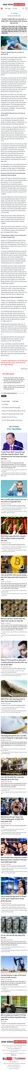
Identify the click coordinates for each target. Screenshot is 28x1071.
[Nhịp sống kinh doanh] (14, 1042)
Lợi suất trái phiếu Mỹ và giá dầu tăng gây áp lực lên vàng (12, 778)
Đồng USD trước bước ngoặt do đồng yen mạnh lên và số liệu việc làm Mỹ (14, 951)
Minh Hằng (4, 939)
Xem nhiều (8, 8)
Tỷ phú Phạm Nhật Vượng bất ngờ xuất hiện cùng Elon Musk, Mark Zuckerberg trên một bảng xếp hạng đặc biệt (14, 455)
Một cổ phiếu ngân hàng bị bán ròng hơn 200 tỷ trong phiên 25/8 (13, 501)
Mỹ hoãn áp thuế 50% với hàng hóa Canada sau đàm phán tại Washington (14, 753)
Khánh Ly (3, 781)
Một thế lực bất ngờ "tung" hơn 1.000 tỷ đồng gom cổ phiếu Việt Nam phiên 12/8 (12, 819)
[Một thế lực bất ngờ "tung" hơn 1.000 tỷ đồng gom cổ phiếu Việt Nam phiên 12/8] (14, 806)
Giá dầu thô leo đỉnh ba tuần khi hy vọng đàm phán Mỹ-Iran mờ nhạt (13, 749)
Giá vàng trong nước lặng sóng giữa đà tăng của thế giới (13, 792)
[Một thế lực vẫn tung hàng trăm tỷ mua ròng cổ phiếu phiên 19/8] (14, 688)
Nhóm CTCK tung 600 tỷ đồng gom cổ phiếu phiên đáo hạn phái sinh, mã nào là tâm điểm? (14, 662)
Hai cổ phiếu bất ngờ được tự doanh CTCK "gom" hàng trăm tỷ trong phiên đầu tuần (13, 671)
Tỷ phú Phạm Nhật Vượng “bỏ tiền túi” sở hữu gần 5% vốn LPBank (14, 470)
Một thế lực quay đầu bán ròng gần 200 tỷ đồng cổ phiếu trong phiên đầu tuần (13, 538)
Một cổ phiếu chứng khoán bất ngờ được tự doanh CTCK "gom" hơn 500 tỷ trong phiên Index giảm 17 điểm (13, 908)
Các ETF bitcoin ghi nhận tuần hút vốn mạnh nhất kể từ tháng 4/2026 (13, 591)
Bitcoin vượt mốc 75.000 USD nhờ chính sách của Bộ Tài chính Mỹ (14, 594)
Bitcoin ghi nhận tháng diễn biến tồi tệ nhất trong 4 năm (13, 636)
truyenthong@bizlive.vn (15, 1048)
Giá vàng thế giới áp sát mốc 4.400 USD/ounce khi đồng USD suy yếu (13, 789)
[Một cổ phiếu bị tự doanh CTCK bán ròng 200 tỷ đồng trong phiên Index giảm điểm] (14, 1004)
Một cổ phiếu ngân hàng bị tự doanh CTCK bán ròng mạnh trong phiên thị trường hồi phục (13, 1026)
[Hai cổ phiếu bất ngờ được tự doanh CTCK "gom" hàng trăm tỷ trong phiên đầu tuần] (14, 886)
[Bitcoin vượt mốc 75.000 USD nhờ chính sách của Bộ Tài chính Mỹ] (14, 608)
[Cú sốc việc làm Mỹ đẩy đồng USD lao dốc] (14, 924)
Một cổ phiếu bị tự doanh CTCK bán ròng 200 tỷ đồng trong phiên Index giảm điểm (14, 869)
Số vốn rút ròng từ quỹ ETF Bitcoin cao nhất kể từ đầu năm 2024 (14, 632)
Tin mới (15, 8)
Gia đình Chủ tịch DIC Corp (9, 417)
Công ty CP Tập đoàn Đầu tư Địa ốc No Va (13, 410)
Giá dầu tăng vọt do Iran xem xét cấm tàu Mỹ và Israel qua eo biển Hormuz (14, 990)
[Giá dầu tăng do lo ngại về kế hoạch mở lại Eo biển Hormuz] (14, 964)
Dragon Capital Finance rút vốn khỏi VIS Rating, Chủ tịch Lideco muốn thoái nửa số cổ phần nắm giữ (14, 362)
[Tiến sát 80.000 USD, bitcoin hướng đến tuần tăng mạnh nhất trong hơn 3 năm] (14, 564)
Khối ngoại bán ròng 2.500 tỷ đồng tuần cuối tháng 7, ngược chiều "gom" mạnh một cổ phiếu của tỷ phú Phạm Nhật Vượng (14, 474)
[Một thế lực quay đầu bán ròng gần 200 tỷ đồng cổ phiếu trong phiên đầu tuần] (14, 525)
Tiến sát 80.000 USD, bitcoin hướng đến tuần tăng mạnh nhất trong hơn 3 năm (14, 577)
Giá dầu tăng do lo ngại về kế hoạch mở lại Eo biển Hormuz (13, 976)
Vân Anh (3, 740)
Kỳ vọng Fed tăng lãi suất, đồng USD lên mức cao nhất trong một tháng (13, 947)
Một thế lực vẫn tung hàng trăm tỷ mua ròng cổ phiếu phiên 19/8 (13, 700)
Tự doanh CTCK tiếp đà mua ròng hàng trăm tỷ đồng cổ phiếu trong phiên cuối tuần (13, 512)
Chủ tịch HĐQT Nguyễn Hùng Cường (12, 420)
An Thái (3, 503)
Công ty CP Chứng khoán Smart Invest (12, 414)
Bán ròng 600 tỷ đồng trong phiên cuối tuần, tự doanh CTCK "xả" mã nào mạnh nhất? (14, 872)
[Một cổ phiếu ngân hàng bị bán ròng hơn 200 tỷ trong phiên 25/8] (14, 489)
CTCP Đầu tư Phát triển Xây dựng (11, 407)
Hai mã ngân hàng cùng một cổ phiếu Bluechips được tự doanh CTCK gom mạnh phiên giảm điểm (13, 508)
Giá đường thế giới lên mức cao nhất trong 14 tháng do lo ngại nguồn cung (14, 737)
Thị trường (14, 13)
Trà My (3, 581)
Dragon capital (6, 401)
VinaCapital (15, 401)
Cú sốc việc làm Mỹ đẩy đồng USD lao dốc (13, 936)
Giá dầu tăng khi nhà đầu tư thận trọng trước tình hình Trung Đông (13, 987)
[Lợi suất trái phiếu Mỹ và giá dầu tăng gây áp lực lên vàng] (14, 766)
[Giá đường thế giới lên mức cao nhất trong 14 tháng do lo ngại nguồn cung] (14, 725)
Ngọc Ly (3, 461)
